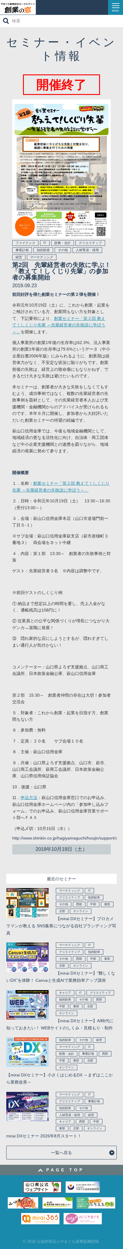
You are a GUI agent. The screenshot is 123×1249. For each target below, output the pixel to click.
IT (44, 243)
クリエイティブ (90, 243)
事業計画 (22, 250)
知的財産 (43, 250)
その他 (63, 250)
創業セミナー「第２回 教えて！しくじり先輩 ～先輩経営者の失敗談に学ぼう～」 (58, 325)
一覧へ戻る (61, 1152)
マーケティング (41, 257)
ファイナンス (25, 243)
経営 (19, 257)
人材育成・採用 (87, 250)
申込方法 (29, 797)
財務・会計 (62, 243)
